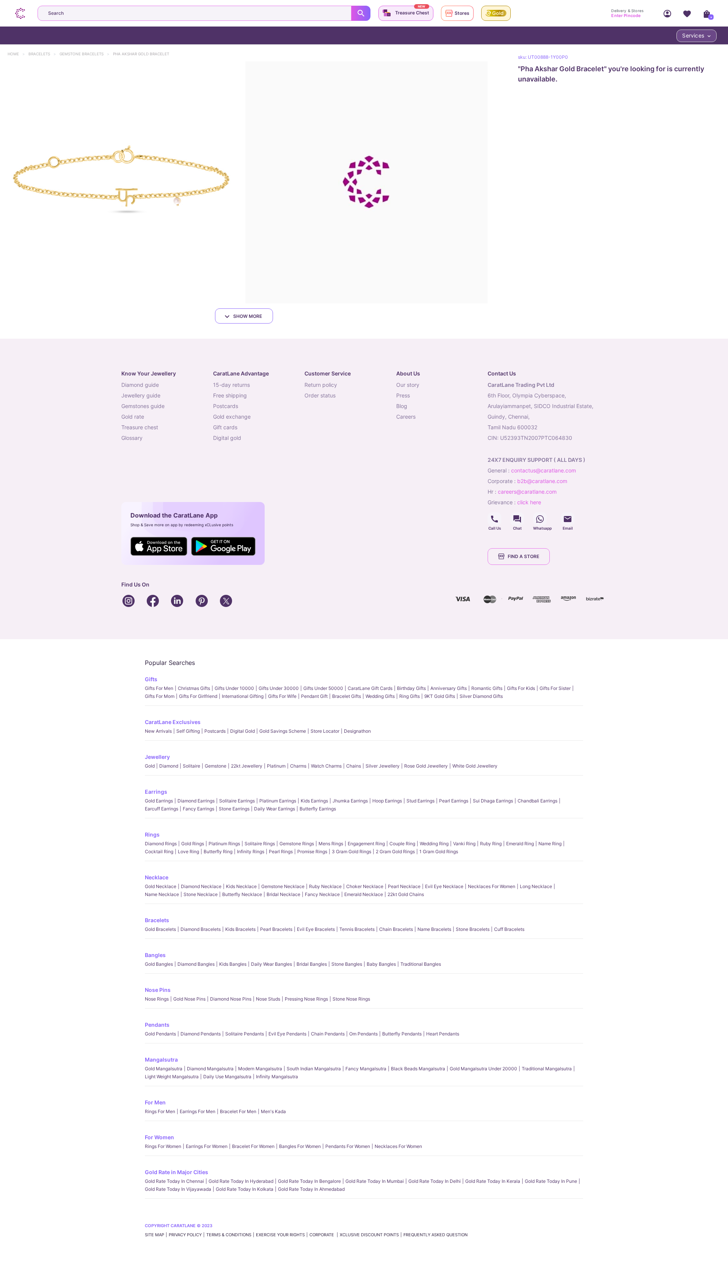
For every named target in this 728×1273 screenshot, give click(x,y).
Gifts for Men (159, 688)
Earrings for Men (197, 1111)
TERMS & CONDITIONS (228, 1234)
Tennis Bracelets (357, 929)
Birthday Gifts (411, 688)
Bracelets (42, 54)
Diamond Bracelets (200, 929)
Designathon (357, 731)
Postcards (215, 731)
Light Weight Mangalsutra (172, 1076)
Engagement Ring (366, 843)
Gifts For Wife (282, 696)
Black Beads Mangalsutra (418, 1068)
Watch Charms (326, 766)
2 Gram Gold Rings (395, 851)
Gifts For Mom (159, 696)
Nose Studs (268, 999)
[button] (121, 182)
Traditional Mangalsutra (547, 1068)
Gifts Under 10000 (234, 688)
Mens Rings (330, 843)
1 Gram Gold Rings (438, 851)
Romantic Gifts (486, 688)
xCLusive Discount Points (369, 1234)
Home (17, 54)
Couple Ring (402, 843)
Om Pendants (363, 1034)
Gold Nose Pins (189, 999)
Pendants (157, 1024)
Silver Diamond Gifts (481, 696)
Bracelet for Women (253, 1146)
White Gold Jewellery (474, 766)
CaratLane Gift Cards (370, 688)
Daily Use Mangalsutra (227, 1076)
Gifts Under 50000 (323, 688)
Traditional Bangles (420, 964)
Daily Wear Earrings (274, 809)
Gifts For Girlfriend (198, 696)
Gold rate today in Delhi (434, 1181)
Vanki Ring (464, 843)
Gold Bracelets (160, 929)
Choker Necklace (364, 886)
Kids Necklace (241, 886)
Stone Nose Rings (351, 999)
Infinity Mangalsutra (277, 1076)
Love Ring (188, 851)
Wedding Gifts (380, 696)
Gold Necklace (160, 886)
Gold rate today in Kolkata (244, 1189)
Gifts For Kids (521, 688)
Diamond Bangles (196, 964)
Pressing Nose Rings (306, 999)
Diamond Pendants (200, 1034)
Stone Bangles (346, 964)
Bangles (155, 955)
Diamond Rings (161, 843)
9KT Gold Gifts (439, 696)
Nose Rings (157, 999)
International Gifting (243, 696)
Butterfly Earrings (318, 809)
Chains (353, 766)
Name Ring (550, 843)
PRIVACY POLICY (185, 1234)
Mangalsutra (161, 1059)
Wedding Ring (434, 843)
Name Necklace (162, 894)
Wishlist (687, 13)
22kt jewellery (246, 766)
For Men (155, 1102)
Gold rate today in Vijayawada (178, 1189)
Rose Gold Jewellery (426, 766)
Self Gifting (188, 731)
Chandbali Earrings (537, 801)
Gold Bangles (159, 964)
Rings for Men (160, 1111)
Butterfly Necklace (242, 894)
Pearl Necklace (404, 886)
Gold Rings (192, 843)
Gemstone (215, 766)
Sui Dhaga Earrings (493, 801)
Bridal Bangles (312, 964)
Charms (298, 766)
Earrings (156, 791)
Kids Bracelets (240, 929)
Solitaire (191, 766)
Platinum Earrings (277, 801)
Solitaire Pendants (244, 1034)
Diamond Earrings (196, 801)
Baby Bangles (381, 964)
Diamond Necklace (201, 886)
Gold (150, 766)
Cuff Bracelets (509, 929)
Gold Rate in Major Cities (176, 1172)
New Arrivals (158, 731)
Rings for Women (163, 1146)
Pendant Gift (314, 696)
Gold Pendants (160, 1034)
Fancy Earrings (198, 809)
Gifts (151, 679)
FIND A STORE (523, 556)
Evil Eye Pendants (287, 1034)
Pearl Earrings (453, 801)
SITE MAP (154, 1234)
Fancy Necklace (322, 894)
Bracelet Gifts (346, 696)
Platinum (276, 766)
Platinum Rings (224, 843)
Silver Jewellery (383, 766)
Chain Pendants (328, 1034)
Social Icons (494, 519)
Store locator (325, 731)
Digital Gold (242, 731)
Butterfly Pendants (402, 1034)
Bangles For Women (300, 1146)
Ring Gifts (409, 696)
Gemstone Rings (296, 843)
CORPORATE (322, 1234)
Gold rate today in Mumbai (374, 1181)
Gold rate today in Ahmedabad (311, 1189)
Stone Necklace (201, 894)
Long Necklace (536, 886)
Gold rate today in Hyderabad (241, 1181)
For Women (159, 1137)
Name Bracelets (434, 929)
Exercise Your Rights (280, 1234)
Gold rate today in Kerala (492, 1181)
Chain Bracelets (396, 929)
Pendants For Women (347, 1146)
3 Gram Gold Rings (351, 851)
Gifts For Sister (555, 688)
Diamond (168, 766)
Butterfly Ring (218, 851)
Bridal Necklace (283, 894)
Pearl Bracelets (276, 929)
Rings (152, 834)
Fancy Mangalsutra (365, 1068)
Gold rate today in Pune (551, 1181)
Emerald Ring (520, 843)
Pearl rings (281, 851)
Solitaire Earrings (237, 801)
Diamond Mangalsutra (210, 1068)
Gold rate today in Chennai (174, 1181)
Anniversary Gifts (448, 688)
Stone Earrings (234, 809)
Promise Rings (312, 851)
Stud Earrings (420, 801)
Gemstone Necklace (282, 886)
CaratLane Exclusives (173, 722)
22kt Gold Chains (406, 894)
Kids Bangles (232, 964)
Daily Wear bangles (271, 964)
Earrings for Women (207, 1146)
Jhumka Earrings (350, 801)
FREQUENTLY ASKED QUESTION (435, 1234)
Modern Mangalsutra (260, 1068)
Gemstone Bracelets (85, 54)
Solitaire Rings (260, 843)
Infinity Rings (250, 851)
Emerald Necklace (363, 894)
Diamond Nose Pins (230, 999)
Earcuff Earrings (161, 809)
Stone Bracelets (473, 929)
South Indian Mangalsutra (314, 1068)
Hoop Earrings (387, 801)
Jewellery (157, 757)
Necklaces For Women (491, 886)
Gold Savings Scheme (282, 731)
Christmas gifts (194, 688)
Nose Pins (158, 990)
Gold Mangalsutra (163, 1068)
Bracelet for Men (238, 1111)
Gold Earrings (159, 801)
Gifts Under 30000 (279, 688)
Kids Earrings (314, 801)
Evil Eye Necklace (444, 886)
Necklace (156, 877)
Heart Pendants (442, 1034)
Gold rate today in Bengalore (309, 1181)
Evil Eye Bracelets (316, 929)
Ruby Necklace (325, 886)
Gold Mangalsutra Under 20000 (483, 1068)
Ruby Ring (491, 843)
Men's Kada (273, 1111)
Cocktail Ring (159, 851)
